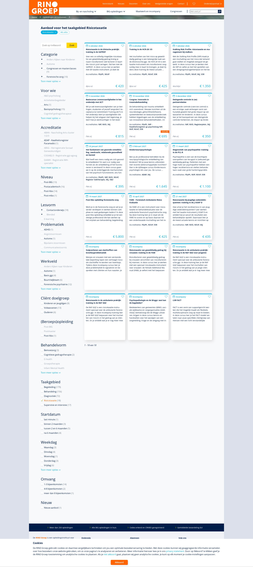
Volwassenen (52, 307)
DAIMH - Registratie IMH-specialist (56, 162)
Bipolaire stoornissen (54, 243)
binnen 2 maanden (55, 424)
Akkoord (119, 562)
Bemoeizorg (51, 350)
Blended (42, 214)
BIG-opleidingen (115, 11)
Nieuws (121, 3)
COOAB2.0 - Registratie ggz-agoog (60, 155)
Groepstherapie (52, 363)
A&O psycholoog (52, 95)
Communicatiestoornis (55, 247)
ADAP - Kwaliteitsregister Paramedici (56, 142)
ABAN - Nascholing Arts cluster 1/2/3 (59, 134)
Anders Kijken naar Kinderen (42, 59)
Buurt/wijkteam (53, 279)
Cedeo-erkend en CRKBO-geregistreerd (147, 527)
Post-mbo (50, 195)
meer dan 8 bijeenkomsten (59, 493)
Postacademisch (54, 186)
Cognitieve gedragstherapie (59, 354)
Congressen (176, 11)
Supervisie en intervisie (57, 405)
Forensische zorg (42, 77)
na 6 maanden (52, 432)
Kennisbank (108, 3)
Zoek (71, 45)
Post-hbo (50, 191)
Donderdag (51, 460)
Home (34, 17)
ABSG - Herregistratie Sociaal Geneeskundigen (58, 149)
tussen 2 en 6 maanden (57, 428)
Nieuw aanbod (52, 507)
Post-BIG (50, 182)
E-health (48, 359)
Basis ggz (50, 275)
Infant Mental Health (54, 368)
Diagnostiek (52, 396)
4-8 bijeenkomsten (54, 488)
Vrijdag (49, 465)
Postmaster (50, 331)
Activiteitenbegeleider (55, 100)
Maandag (50, 447)
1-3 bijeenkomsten (55, 484)
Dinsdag (49, 451)
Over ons (146, 3)
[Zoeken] (219, 11)
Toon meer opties (49, 81)
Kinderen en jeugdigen (56, 303)
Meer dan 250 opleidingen (61, 527)
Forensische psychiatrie (58, 284)
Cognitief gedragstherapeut (57, 113)
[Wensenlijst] (194, 4)
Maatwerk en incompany (148, 11)
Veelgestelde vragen (164, 3)
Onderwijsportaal (211, 3)
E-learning (49, 219)
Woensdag (51, 456)
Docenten (133, 3)
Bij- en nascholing (85, 11)
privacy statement (175, 551)
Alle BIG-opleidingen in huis (104, 527)
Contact (181, 3)
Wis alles (64, 32)
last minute (51, 419)
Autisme (51, 64)
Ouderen (50, 312)
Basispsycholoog (54, 109)
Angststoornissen (53, 234)
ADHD (48, 229)
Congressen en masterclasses (61, 70)
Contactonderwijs (42, 210)
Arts (47, 104)
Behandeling (53, 391)
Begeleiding (52, 387)
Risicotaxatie (49, 32)
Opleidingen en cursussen (54, 17)
